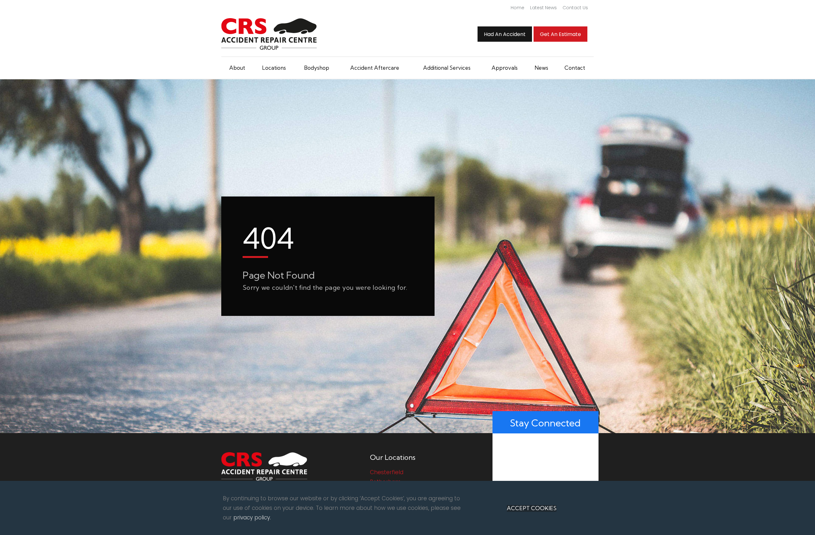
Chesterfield (386, 472)
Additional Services (447, 67)
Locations (274, 67)
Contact (574, 67)
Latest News (543, 7)
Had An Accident (505, 34)
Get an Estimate (560, 34)
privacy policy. (252, 517)
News (541, 67)
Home (517, 7)
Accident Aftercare (374, 67)
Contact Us (575, 7)
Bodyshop (316, 67)
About (237, 67)
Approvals (505, 67)
